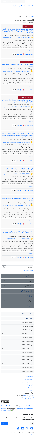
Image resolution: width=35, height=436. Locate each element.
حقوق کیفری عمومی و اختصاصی (25, 97)
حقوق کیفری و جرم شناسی (26, 62)
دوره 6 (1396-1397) (27, 352)
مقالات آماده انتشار (27, 314)
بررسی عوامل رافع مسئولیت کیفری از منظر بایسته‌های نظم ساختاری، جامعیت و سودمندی (17, 101)
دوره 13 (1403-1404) (27, 326)
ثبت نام (12, 2)
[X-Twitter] (27, 429)
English (4, 2)
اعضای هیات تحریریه (26, 382)
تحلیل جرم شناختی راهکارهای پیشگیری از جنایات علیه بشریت (17, 199)
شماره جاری (29, 318)
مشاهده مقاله (29, 54)
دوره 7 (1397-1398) (27, 348)
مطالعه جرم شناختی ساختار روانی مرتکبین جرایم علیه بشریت (17, 233)
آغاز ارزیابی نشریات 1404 (27, 398)
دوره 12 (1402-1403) (27, 330)
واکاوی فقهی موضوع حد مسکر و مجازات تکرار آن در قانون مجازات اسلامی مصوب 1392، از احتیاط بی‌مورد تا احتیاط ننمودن (17, 31)
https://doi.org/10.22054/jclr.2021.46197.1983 (16, 142)
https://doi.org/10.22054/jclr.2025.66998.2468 (16, 37)
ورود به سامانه (20, 2)
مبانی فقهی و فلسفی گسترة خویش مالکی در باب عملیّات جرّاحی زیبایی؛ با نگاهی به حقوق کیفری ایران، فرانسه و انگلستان (17, 135)
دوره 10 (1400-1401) (27, 337)
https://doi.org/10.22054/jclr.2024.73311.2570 (16, 107)
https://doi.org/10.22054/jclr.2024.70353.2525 (16, 71)
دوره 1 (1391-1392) (27, 371)
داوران (30, 300)
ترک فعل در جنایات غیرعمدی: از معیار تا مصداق (19, 168)
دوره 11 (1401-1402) (27, 333)
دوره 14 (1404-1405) (27, 322)
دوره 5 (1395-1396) (27, 356)
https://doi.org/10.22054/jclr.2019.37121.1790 (16, 174)
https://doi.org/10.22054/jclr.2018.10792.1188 (16, 205)
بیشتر (30, 50)
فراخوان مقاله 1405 (28, 396)
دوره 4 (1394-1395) (27, 360)
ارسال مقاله (29, 295)
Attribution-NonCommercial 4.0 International (17, 409)
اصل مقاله (17, 54)
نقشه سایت (29, 390)
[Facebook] (32, 429)
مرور (31, 280)
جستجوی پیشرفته (28, 270)
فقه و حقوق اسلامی (27, 27)
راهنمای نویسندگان (26, 290)
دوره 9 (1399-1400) (27, 341)
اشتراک (4, 423)
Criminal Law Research (8, 406)
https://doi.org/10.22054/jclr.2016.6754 (18, 238)
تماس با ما (29, 305)
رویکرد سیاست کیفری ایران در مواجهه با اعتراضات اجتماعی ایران (17, 65)
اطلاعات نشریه (28, 285)
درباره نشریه (28, 379)
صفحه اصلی (30, 16)
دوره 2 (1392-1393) (27, 367)
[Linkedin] (22, 429)
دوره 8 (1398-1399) (27, 345)
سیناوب (32, 434)
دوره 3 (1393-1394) (27, 363)
